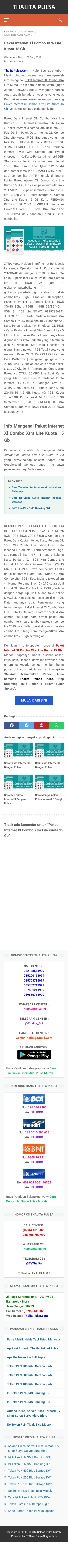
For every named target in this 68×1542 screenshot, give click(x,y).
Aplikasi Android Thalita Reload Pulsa (32, 1348)
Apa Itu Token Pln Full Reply (26, 1357)
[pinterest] (41, 725)
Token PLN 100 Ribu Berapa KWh (29, 1384)
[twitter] (26, 725)
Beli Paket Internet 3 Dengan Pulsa (47, 765)
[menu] (6, 20)
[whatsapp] (56, 725)
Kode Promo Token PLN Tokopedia (31, 1511)
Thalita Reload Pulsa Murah (45, 1531)
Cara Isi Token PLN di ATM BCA (29, 1497)
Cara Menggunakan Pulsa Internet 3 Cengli (49, 797)
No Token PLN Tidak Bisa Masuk (29, 1424)
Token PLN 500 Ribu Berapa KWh (29, 1375)
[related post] (18, 751)
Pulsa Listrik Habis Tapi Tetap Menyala (33, 1339)
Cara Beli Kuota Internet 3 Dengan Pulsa (15, 799)
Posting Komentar (15, 61)
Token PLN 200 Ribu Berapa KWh (29, 1366)
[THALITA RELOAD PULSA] (34, 7)
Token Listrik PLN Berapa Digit (28, 1504)
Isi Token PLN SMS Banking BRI (28, 1402)
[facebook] (11, 725)
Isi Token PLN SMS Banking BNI (31, 508)
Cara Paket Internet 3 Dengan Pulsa (17, 765)
